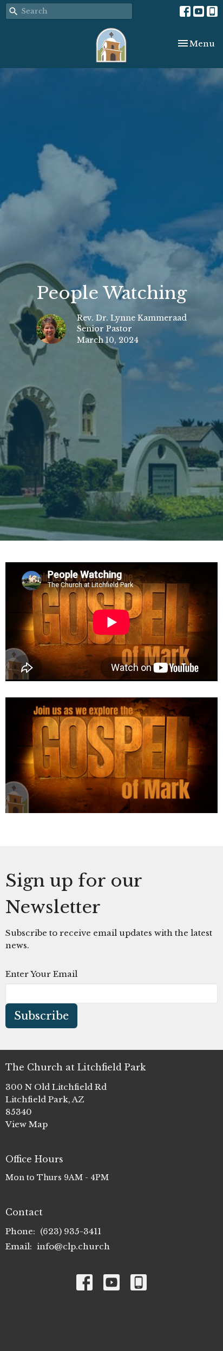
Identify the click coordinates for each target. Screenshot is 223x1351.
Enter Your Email (41, 974)
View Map (26, 1124)
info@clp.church (73, 1246)
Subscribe (41, 1015)
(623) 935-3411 (70, 1231)
